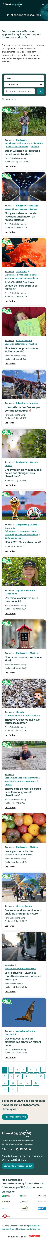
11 (25, 1076)
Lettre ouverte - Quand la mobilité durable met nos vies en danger (23, 976)
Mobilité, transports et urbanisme (20, 781)
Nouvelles (9, 965)
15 (13, 1082)
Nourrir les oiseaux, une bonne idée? (23, 658)
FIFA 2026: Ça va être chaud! (23, 542)
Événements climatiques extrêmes (21, 274)
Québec (35, 146)
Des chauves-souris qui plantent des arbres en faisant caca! (23, 1042)
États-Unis (10, 528)
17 (28, 1082)
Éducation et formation (27, 205)
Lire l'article (10, 166)
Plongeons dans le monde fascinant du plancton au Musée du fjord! (20, 216)
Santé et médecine (14, 538)
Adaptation (21, 271)
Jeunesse (9, 140)
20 (13, 1089)
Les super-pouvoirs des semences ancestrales (19, 852)
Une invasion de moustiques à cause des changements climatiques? (23, 473)
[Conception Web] (36, 1236)
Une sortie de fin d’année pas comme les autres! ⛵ (22, 408)
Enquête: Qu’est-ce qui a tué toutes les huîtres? (22, 721)
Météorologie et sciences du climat (21, 278)
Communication (24, 340)
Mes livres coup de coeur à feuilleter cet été (21, 349)
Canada (34, 462)
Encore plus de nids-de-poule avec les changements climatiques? (23, 792)
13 (41, 1076)
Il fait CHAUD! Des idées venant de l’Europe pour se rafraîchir (21, 286)
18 (36, 1082)
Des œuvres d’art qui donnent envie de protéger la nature (23, 912)
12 (33, 1076)
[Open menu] (42, 5)
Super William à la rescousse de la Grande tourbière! (22, 152)
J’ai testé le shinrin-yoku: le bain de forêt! (21, 599)
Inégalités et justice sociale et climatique (24, 143)
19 (5, 1089)
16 (20, 1082)
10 (18, 1076)
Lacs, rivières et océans (17, 146)
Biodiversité (21, 140)
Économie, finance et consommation (22, 715)
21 (20, 1089)
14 (5, 1082)
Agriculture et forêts (25, 590)
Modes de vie (11, 593)
